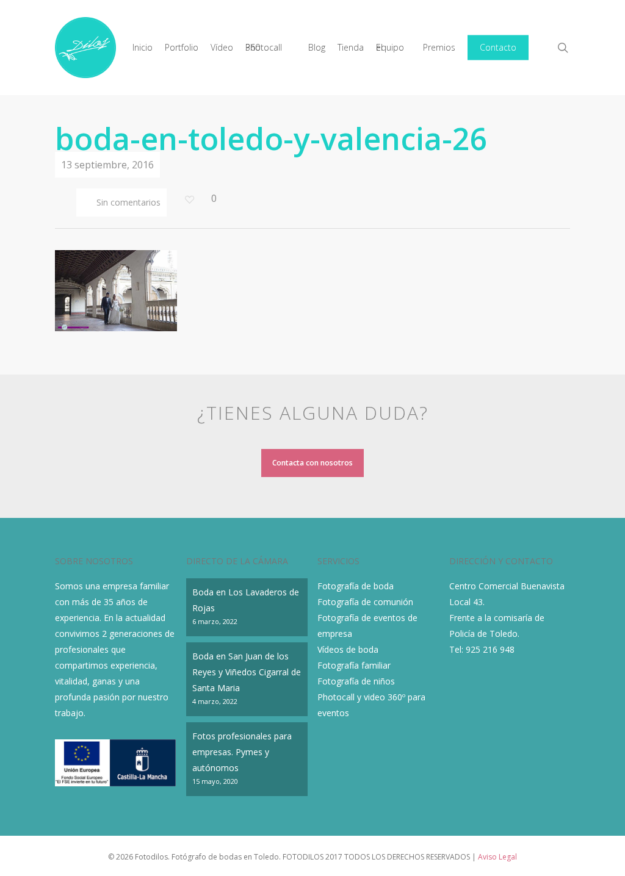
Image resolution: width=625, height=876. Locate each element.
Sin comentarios (127, 202)
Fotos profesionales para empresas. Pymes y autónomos (242, 752)
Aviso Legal (497, 857)
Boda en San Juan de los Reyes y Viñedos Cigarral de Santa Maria (246, 672)
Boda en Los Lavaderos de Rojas (245, 600)
